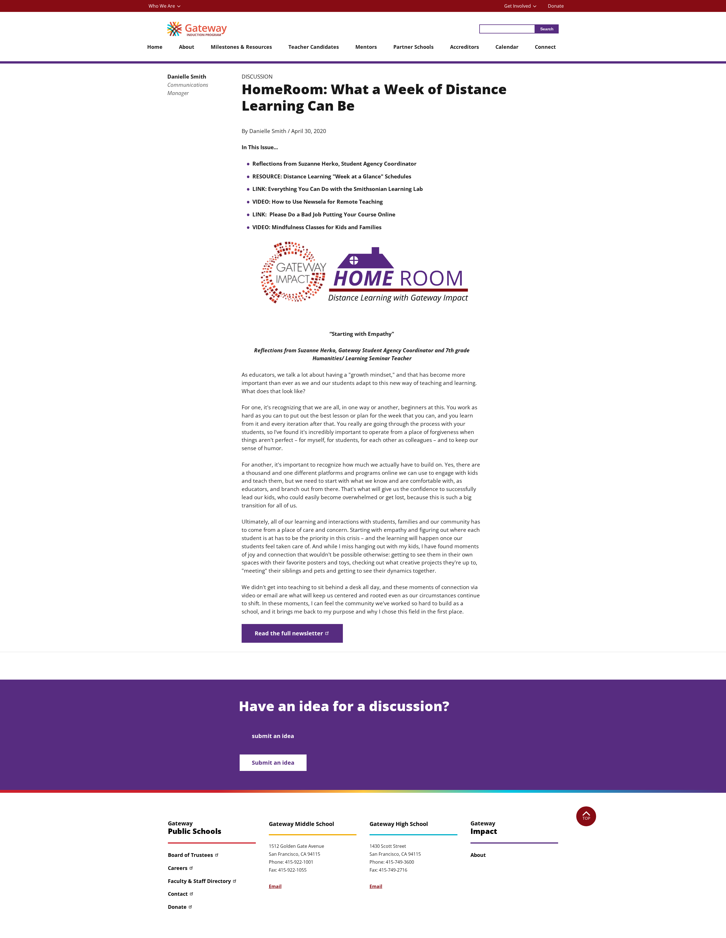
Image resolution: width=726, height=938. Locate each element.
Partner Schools (413, 46)
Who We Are (162, 6)
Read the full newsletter (289, 633)
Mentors (366, 46)
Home (154, 46)
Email (275, 886)
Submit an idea (273, 762)
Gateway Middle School (301, 824)
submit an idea (273, 736)
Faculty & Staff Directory (199, 881)
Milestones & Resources (241, 46)
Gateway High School (399, 824)
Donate (556, 6)
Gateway (194, 828)
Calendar (506, 46)
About (186, 46)
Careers (177, 868)
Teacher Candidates (313, 46)
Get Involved (517, 6)
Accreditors (464, 46)
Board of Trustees (190, 854)
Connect (545, 46)
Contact (178, 893)
